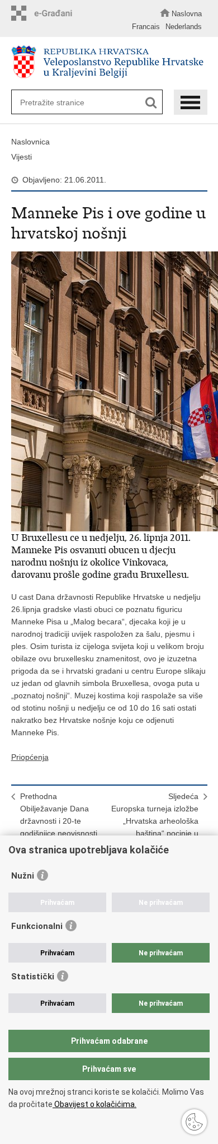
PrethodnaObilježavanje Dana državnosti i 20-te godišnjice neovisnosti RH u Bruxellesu (58, 821)
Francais (146, 26)
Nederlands (183, 26)
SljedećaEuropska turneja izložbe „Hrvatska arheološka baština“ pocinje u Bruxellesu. (154, 821)
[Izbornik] (190, 102)
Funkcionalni (37, 926)
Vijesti (21, 156)
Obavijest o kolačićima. (94, 1104)
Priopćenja (30, 757)
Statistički (32, 977)
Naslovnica (30, 141)
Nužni (22, 876)
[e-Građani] (44, 13)
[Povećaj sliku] (109, 391)
